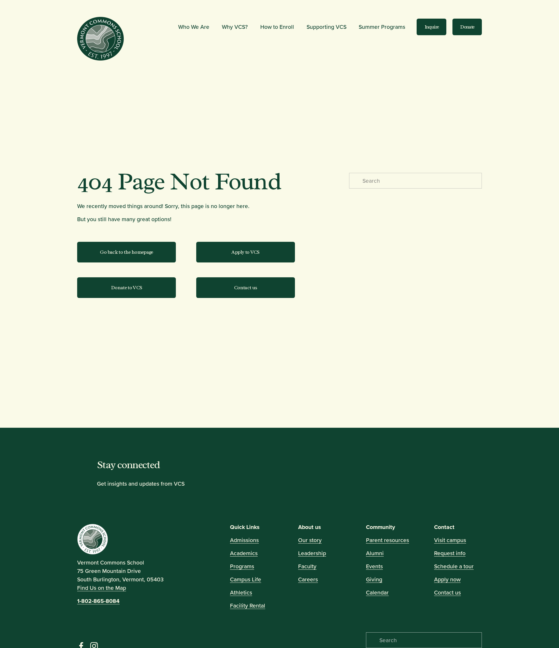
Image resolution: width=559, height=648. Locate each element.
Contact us (245, 288)
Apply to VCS (245, 252)
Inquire (431, 27)
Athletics (241, 592)
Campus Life (245, 579)
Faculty (307, 566)
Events (374, 566)
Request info (450, 553)
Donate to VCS (126, 288)
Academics (244, 553)
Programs (242, 566)
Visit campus (450, 540)
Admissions (244, 540)
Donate (467, 27)
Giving (374, 579)
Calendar (377, 592)
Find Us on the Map (101, 588)
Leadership (312, 553)
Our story (310, 540)
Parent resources (387, 540)
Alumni (375, 553)
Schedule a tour (454, 566)
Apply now (447, 579)
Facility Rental (247, 605)
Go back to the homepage (126, 252)
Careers (308, 579)
